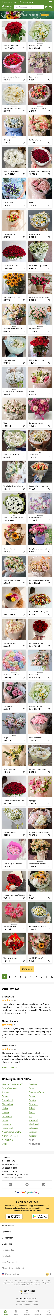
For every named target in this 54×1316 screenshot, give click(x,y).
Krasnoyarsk (7, 1127)
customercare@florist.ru (12, 1177)
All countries (34, 1143)
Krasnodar (6, 1123)
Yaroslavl (33, 1135)
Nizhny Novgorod (10, 1135)
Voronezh (33, 1131)
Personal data (8, 1249)
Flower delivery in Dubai (13, 1268)
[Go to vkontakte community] (10, 1184)
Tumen (32, 1112)
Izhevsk (5, 1112)
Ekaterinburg (7, 1104)
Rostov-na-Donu (36, 1092)
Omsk (4, 1143)
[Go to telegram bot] (27, 1184)
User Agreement (9, 1262)
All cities (33, 1139)
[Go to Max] (43, 1184)
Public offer (7, 1256)
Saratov (32, 1100)
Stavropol (33, 1104)
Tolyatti (32, 1108)
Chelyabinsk (7, 1100)
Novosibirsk (7, 1139)
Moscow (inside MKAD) (12, 1084)
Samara (32, 1096)
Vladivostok (34, 1123)
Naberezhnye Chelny (11, 1131)
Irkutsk (5, 1108)
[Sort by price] (46, 7)
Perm (31, 1088)
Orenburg (33, 1084)
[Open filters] (50, 7)
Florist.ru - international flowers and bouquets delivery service (27, 1301)
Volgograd (33, 1127)
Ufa (30, 1116)
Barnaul (5, 1096)
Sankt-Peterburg (9, 1088)
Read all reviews (9, 1067)
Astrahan (6, 1092)
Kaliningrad (7, 1116)
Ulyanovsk (33, 1120)
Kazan (5, 1120)
